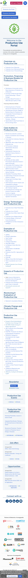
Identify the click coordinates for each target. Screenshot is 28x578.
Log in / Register (17, 3)
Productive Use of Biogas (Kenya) (14, 216)
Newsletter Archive (14, 388)
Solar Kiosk (8, 255)
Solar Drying (9, 240)
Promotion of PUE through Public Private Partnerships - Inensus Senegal (14, 95)
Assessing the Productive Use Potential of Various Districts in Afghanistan (13, 153)
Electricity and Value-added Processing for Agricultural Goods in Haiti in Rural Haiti (14, 161)
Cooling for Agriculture (11, 241)
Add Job (11, 459)
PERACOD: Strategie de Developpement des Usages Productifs (12, 337)
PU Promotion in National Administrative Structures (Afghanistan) (12, 147)
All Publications (19, 435)
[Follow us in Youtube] (17, 501)
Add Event (11, 402)
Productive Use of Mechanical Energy (15, 69)
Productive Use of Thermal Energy (14, 70)
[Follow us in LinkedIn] (14, 501)
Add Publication (10, 435)
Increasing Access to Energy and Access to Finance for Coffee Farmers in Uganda (14, 191)
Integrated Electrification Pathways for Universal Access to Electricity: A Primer (13, 422)
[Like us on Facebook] (7, 501)
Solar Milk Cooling (10, 243)
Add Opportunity (12, 486)
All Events (17, 402)
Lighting (7, 234)
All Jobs (17, 459)
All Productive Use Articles (10, 17)
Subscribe (13, 385)
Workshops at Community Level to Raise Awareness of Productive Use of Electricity (14, 90)
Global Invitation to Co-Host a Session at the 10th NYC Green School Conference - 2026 (12, 474)
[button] (12, 576)
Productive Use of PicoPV (12, 211)
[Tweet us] (10, 501)
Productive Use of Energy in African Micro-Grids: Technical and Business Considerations (14, 361)
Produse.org (9, 358)
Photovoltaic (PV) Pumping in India (14, 165)
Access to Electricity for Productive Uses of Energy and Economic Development (13, 279)
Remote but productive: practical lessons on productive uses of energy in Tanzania (15, 135)
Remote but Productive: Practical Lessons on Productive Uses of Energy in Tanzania (13, 430)
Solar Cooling (9, 238)
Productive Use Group (9, 13)
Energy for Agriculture (11, 236)
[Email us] (20, 501)
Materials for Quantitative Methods (14, 301)
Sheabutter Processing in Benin (13, 174)
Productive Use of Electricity (12, 67)
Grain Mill (8, 257)
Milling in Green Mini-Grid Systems (14, 259)
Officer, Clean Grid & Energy (12, 448)
